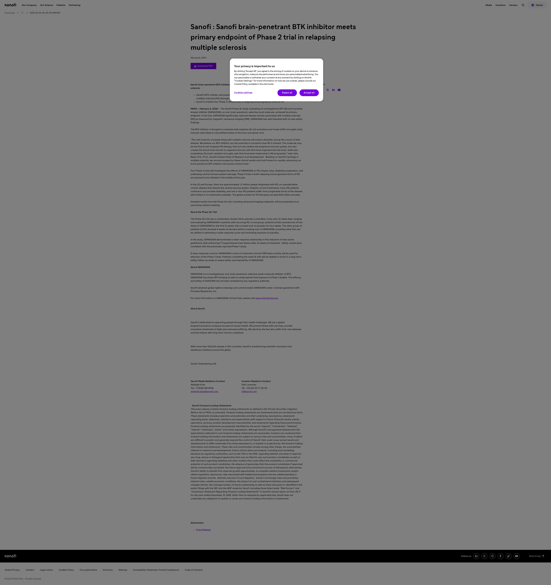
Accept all (309, 93)
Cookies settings (243, 93)
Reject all (287, 93)
